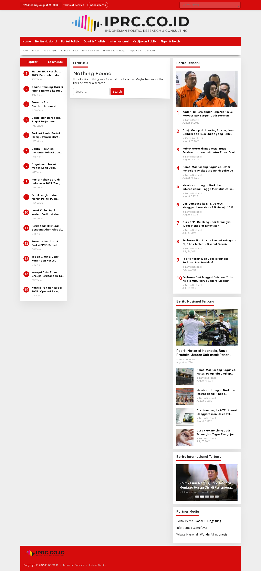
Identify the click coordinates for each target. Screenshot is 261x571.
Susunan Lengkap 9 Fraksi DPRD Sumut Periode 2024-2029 (45, 243)
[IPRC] (130, 23)
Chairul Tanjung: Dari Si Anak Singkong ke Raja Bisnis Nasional (47, 88)
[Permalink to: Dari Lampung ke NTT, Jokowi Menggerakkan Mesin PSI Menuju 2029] (185, 416)
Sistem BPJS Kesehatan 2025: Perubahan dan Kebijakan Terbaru (47, 73)
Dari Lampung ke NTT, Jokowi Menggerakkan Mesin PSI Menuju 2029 (207, 205)
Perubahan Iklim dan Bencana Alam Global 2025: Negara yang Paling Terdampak (46, 227)
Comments (55, 62)
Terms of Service (73, 565)
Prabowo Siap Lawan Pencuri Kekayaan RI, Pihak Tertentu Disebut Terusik (209, 242)
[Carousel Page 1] (197, 497)
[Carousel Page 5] (217, 497)
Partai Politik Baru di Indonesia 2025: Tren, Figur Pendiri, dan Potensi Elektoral (46, 181)
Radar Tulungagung (208, 521)
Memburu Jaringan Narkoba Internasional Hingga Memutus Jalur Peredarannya (207, 187)
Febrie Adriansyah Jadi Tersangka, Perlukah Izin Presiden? (205, 260)
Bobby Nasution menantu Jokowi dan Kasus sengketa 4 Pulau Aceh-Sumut (48, 150)
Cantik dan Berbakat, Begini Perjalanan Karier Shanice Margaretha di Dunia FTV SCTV (46, 119)
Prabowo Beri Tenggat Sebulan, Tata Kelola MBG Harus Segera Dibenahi (207, 278)
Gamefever (200, 528)
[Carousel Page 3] (207, 497)
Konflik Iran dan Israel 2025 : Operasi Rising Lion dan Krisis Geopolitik (47, 289)
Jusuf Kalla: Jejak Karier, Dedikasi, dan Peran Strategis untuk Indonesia (46, 212)
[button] (237, 5)
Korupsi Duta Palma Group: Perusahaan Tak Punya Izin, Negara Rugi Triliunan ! (47, 274)
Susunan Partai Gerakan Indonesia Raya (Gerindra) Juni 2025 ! (46, 104)
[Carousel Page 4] (212, 497)
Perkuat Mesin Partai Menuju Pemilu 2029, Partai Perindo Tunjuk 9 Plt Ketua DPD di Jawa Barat (47, 135)
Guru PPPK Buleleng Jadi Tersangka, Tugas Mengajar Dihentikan (206, 223)
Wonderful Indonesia (213, 534)
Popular (32, 62)
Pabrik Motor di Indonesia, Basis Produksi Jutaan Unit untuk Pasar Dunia (209, 150)
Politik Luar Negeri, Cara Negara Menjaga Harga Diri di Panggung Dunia (205, 485)
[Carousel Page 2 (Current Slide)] (202, 497)
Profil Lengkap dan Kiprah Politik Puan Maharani (45, 197)
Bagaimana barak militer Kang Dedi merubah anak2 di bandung (44, 166)
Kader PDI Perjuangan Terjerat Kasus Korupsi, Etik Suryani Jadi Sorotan (207, 113)
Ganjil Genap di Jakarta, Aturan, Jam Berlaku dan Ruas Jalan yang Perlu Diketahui (207, 132)
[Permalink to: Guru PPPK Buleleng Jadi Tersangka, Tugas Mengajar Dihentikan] (185, 437)
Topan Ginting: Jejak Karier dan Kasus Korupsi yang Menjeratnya (45, 258)
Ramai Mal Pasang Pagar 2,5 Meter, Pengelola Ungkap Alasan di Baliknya (207, 168)
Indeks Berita (97, 565)
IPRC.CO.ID (51, 565)
